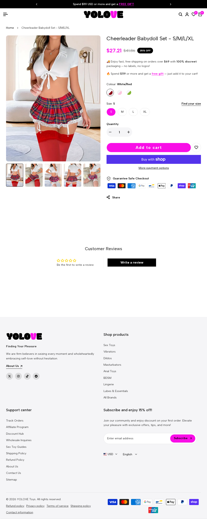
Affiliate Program (17, 427)
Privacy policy (35, 506)
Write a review (131, 262)
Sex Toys (109, 345)
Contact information (19, 512)
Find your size (191, 103)
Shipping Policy (16, 453)
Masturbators (112, 364)
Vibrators (110, 351)
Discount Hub (15, 433)
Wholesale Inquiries (19, 440)
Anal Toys (110, 371)
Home (10, 28)
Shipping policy (81, 506)
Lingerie (109, 384)
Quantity (113, 124)
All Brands (110, 397)
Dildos (108, 358)
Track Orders (14, 420)
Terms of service (57, 506)
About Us (12, 466)
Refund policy (15, 506)
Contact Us (13, 473)
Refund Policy (15, 460)
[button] (196, 147)
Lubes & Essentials (116, 391)
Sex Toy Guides (16, 447)
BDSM (107, 378)
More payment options (154, 168)
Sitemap (11, 479)
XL (145, 111)
